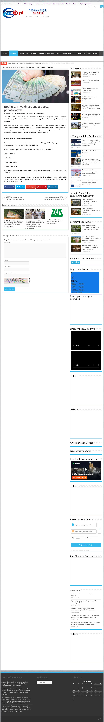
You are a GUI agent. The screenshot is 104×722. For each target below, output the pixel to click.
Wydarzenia (13, 53)
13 (87, 690)
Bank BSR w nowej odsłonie (90, 80)
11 (78, 690)
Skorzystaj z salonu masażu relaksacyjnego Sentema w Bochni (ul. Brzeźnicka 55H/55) (91, 107)
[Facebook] (90, 7)
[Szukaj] (101, 6)
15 (95, 690)
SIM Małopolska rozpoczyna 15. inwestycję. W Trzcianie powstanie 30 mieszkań (13, 222)
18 (78, 693)
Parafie (68, 4)
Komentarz (7, 242)
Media (74, 4)
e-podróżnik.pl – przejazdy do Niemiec (80, 550)
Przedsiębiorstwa (58, 4)
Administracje (28, 4)
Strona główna (6, 67)
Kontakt (95, 53)
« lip (73, 700)
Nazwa (6, 260)
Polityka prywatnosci (85, 4)
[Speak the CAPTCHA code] (29, 282)
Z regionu (34, 53)
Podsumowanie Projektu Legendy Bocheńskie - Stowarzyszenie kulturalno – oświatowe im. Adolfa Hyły (16, 699)
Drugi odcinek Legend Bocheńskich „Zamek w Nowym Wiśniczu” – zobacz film (91, 238)
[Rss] (88, 7)
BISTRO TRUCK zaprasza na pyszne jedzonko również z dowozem (91, 116)
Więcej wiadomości (18, 67)
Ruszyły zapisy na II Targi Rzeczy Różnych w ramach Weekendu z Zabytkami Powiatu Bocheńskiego (34, 223)
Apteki (20, 4)
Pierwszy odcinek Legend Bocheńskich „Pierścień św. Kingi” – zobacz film (90, 247)
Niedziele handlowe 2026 (46, 53)
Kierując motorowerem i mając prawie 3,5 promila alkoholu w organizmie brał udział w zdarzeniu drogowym (16, 692)
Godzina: (75, 262)
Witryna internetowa (10, 273)
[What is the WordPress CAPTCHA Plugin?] (16, 280)
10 (74, 690)
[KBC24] (27, 12)
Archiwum (5, 53)
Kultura (22, 53)
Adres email (7, 266)
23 (100, 693)
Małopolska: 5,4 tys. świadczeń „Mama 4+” (54, 220)
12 (82, 690)
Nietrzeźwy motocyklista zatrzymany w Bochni (15, 689)
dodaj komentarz (40, 113)
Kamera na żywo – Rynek (63, 53)
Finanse (37, 4)
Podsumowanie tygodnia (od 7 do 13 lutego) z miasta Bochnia (54, 198)
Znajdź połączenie (84, 545)
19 (82, 693)
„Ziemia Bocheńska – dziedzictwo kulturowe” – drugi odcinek (91, 210)
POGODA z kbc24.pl (79, 53)
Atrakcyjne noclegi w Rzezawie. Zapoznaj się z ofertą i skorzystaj (26, 63)
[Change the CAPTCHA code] (29, 279)
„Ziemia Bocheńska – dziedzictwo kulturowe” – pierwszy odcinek (89, 201)
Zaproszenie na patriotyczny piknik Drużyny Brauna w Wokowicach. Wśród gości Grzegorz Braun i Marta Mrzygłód (15, 683)
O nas (89, 53)
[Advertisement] (52, 34)
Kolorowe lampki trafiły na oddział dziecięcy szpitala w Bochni (15, 199)
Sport (27, 53)
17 (74, 693)
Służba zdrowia (46, 4)
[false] (99, 528)
